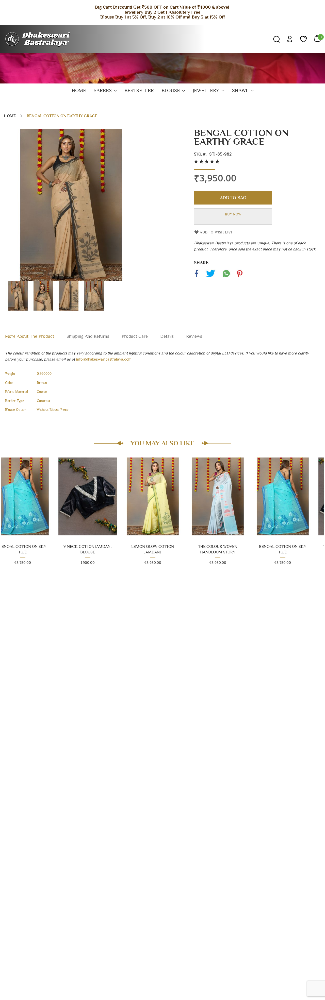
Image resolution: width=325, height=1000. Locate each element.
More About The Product (29, 336)
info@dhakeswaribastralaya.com (104, 359)
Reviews (194, 336)
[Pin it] (239, 277)
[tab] (36, 336)
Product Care (135, 336)
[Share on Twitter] (210, 277)
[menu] (162, 91)
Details (167, 336)
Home (10, 116)
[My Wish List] (303, 39)
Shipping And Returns (88, 336)
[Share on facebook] (197, 277)
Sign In (289, 39)
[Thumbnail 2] (43, 309)
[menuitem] (79, 91)
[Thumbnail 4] (94, 309)
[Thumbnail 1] (17, 309)
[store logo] (38, 39)
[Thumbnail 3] (68, 309)
